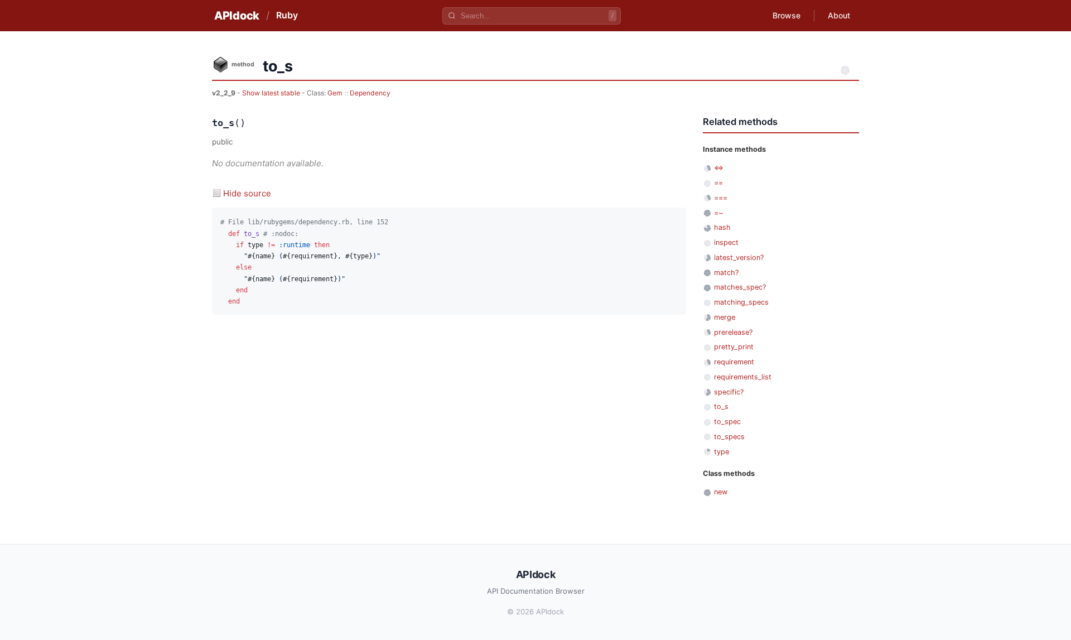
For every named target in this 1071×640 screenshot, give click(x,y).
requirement (734, 362)
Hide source (247, 193)
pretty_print (734, 347)
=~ (718, 213)
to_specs (729, 436)
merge (724, 317)
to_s (721, 406)
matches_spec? (740, 287)
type (721, 451)
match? (726, 272)
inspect (726, 242)
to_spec (727, 421)
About (839, 15)
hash (722, 227)
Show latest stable (272, 93)
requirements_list (742, 377)
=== (720, 198)
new (720, 492)
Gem (334, 93)
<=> (718, 167)
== (718, 183)
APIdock (236, 15)
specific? (729, 392)
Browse (786, 15)
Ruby (287, 15)
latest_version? (739, 257)
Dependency (370, 93)
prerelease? (733, 332)
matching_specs (741, 302)
